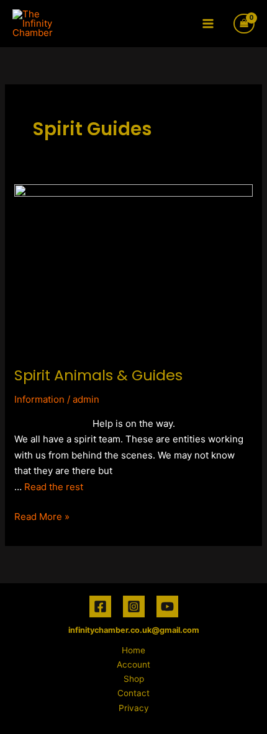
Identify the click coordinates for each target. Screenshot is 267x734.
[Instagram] (134, 606)
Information (39, 399)
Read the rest (53, 487)
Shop (134, 679)
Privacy (134, 708)
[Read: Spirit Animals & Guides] (133, 267)
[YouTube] (167, 606)
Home (133, 650)
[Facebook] (100, 606)
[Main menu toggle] (208, 23)
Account (133, 664)
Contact (133, 693)
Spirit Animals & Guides (98, 375)
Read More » (42, 515)
